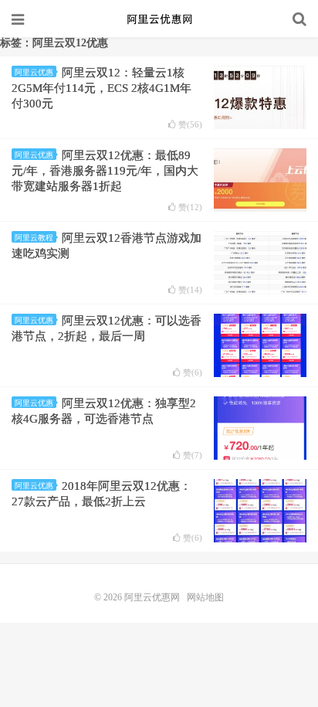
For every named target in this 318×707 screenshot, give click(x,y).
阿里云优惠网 (159, 19)
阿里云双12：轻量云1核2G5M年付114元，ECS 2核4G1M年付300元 (101, 88)
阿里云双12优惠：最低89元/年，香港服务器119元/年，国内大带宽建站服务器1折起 (105, 170)
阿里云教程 (34, 237)
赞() (190, 125)
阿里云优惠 (34, 72)
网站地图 (205, 597)
